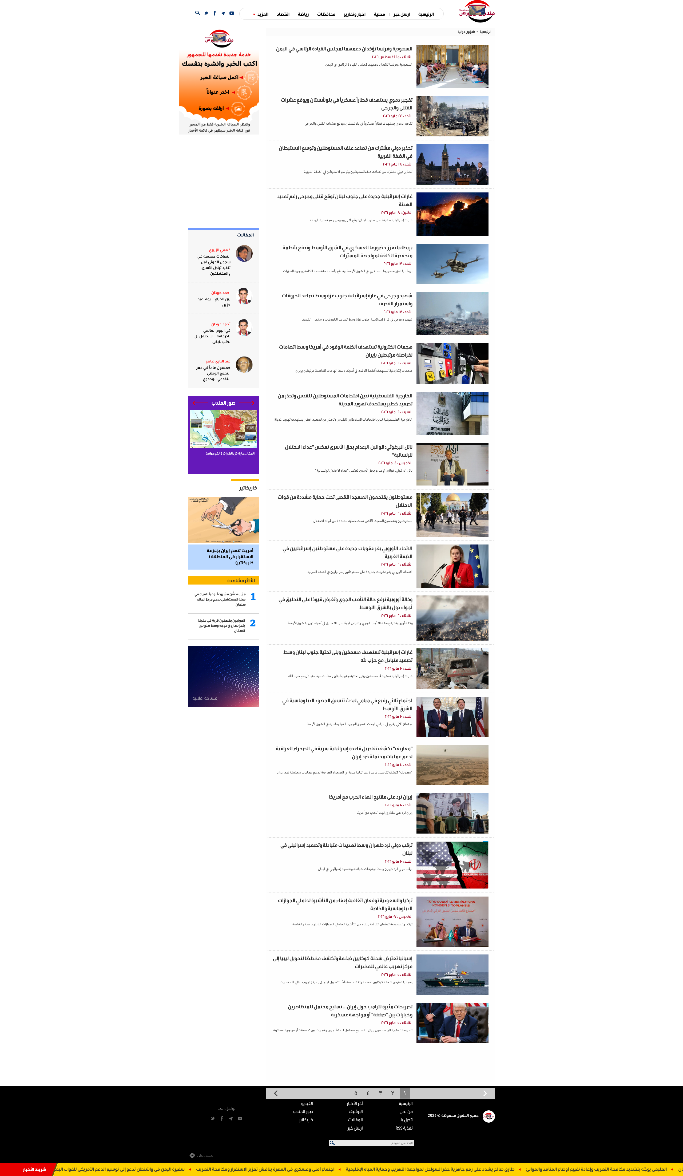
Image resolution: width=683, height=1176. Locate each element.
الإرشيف (356, 1111)
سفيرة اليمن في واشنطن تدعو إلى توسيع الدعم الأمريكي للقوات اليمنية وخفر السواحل (174, 1169)
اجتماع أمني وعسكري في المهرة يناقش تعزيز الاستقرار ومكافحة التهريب (336, 1169)
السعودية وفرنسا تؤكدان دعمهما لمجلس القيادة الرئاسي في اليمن (344, 48)
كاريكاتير (248, 487)
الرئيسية (426, 14)
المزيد (262, 14)
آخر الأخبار (355, 1103)
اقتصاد (283, 14)
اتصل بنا (406, 1119)
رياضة (303, 14)
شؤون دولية (466, 32)
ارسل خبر (402, 14)
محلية (379, 14)
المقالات (245, 235)
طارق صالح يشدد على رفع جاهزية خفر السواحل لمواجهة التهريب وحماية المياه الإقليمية (501, 1169)
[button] (247, 403)
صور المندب (303, 1111)
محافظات (326, 14)
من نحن (406, 1111)
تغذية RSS (404, 1127)
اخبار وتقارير (355, 14)
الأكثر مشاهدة (241, 580)
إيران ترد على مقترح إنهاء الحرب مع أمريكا (370, 797)
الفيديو (307, 1103)
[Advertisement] (219, 181)
